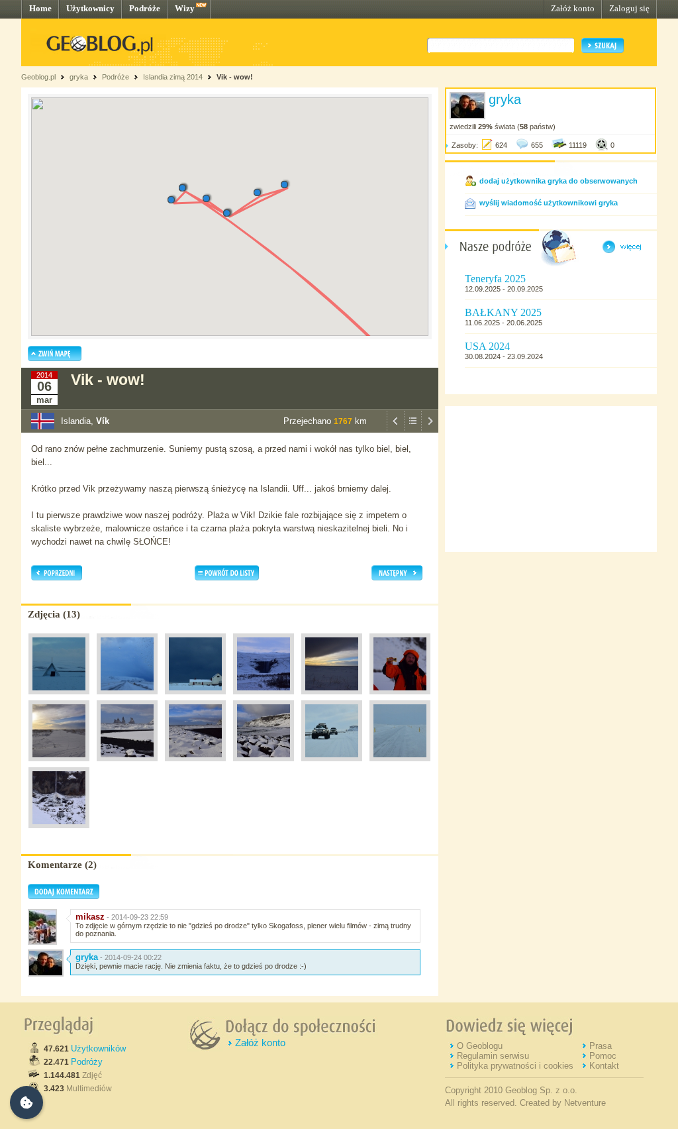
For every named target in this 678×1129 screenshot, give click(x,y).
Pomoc (602, 1056)
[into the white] (399, 765)
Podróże (144, 8)
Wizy (185, 8)
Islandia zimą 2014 (173, 77)
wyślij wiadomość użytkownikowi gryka (548, 203)
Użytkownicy (90, 8)
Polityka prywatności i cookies (515, 1066)
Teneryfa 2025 (495, 278)
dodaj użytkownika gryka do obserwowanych (558, 181)
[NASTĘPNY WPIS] (429, 429)
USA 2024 (487, 346)
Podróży (87, 1062)
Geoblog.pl (38, 77)
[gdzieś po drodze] (58, 698)
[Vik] (58, 765)
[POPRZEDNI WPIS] (395, 429)
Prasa (600, 1046)
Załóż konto (573, 8)
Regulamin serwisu (493, 1056)
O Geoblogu (480, 1046)
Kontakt (604, 1066)
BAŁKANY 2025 (503, 312)
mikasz (90, 917)
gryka (79, 77)
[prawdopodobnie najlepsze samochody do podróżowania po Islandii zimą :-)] (331, 765)
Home (40, 8)
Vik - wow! (235, 77)
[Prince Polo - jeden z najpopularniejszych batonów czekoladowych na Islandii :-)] (399, 698)
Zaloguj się (629, 8)
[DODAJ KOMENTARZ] (63, 896)
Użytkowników (98, 1048)
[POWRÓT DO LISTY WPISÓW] (412, 429)
